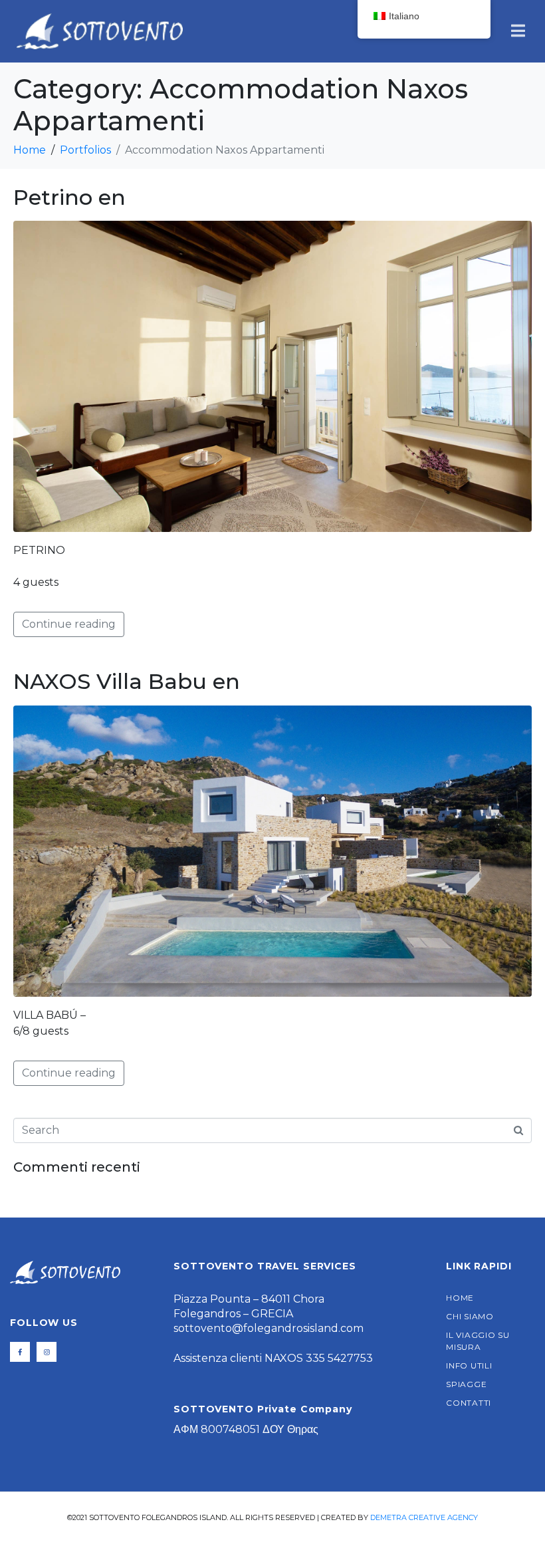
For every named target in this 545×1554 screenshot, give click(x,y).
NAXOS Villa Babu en (126, 681)
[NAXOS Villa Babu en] (272, 850)
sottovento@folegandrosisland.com (268, 1328)
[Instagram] (46, 1352)
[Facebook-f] (20, 1352)
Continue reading (69, 624)
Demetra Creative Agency (424, 1517)
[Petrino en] (272, 375)
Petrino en (69, 197)
